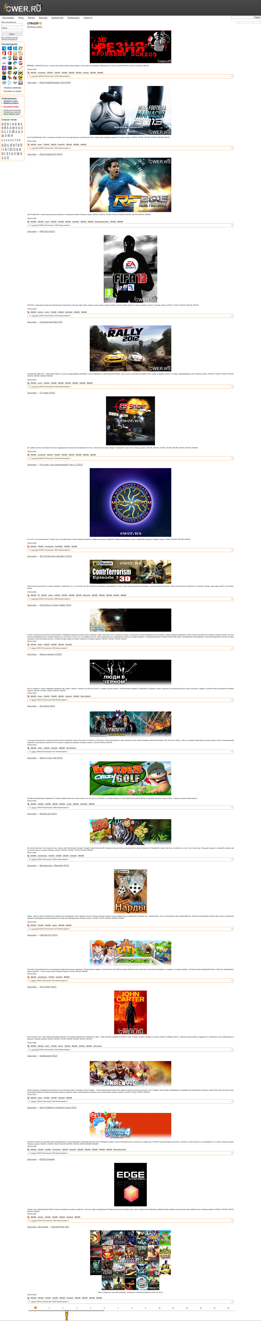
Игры (21, 18)
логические (49, 546)
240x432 (116, 595)
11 (173, 1308)
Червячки (83, 804)
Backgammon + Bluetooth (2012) (54, 865)
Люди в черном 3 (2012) (51, 654)
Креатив (43, 18)
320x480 (71, 595)
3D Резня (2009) (34, 27)
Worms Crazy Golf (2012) (51, 758)
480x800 (120, 221)
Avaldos (34, 1220)
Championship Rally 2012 (51, 322)
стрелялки (41, 72)
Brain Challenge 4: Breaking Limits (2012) (58, 1107)
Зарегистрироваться (9, 39)
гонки (40, 383)
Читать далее (31, 69)
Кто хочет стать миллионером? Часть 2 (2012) (61, 464)
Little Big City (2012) (49, 935)
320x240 (93, 72)
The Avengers (71, 748)
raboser (34, 807)
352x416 (78, 72)
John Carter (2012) (48, 987)
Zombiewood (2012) (48, 1056)
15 (228, 1308)
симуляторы (42, 855)
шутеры (86, 72)
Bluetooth (86, 595)
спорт (40, 144)
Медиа (31, 18)
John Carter (97, 1046)
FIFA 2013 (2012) (47, 231)
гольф (68, 804)
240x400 (83, 144)
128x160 (71, 72)
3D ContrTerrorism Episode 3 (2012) (56, 556)
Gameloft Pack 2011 (60, 1227)
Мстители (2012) (47, 706)
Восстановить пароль (9, 37)
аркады (40, 1217)
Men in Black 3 (86, 696)
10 (159, 1308)
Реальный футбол (102, 221)
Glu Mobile (59, 546)
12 (187, 1308)
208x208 (100, 72)
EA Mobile (68, 312)
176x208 (64, 72)
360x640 (76, 144)
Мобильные (74, 18)
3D (39, 595)
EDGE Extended (47, 1159)
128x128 (50, 72)
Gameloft (61, 144)
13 (201, 1308)
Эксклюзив (43, 1227)
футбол (40, 312)
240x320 (33, 72)
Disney (60, 1046)
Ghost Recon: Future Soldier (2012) (55, 605)
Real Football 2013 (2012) (51, 154)
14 (214, 1308)
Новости (88, 18)
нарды (54, 925)
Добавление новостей (12, 112)
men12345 (34, 76)
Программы (8, 18)
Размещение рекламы (12, 110)
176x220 (57, 72)
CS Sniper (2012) (47, 393)
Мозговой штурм (120, 1149)
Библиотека (57, 18)
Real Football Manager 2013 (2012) (55, 82)
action (50, 595)
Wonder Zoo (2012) (48, 814)
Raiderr (33, 648)
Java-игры (32, 82)
